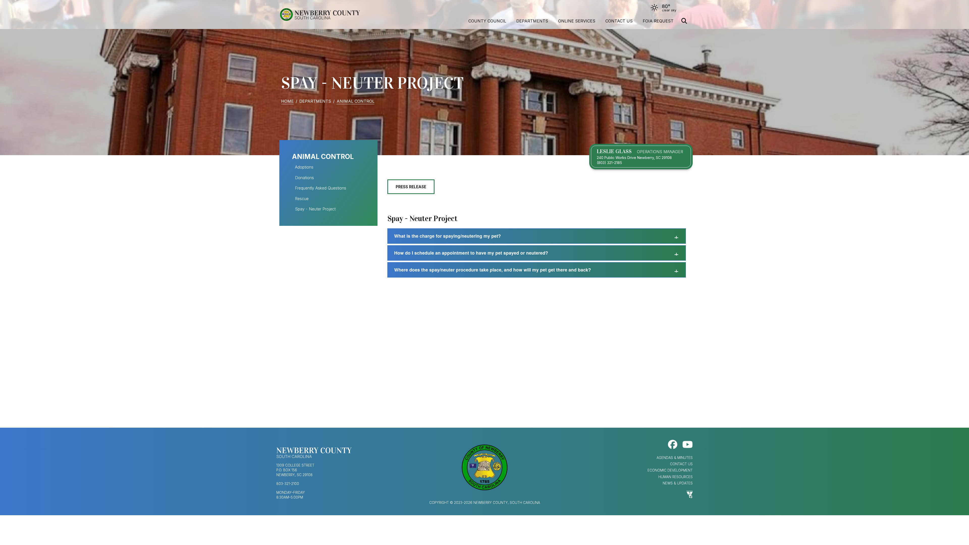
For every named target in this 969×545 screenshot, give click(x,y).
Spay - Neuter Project (315, 208)
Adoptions (304, 167)
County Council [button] (487, 20)
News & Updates (678, 483)
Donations (304, 177)
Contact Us (619, 20)
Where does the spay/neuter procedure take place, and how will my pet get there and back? (492, 269)
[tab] (536, 236)
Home (287, 101)
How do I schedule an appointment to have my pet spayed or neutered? (471, 253)
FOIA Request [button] (658, 20)
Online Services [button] (576, 20)
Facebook (672, 444)
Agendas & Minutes (675, 458)
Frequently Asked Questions (320, 187)
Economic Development (670, 470)
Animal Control (355, 101)
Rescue (302, 198)
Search (684, 20)
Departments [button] (532, 20)
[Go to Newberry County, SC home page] (319, 14)
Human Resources (675, 477)
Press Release (411, 186)
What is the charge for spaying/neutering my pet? (447, 236)
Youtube (687, 444)
